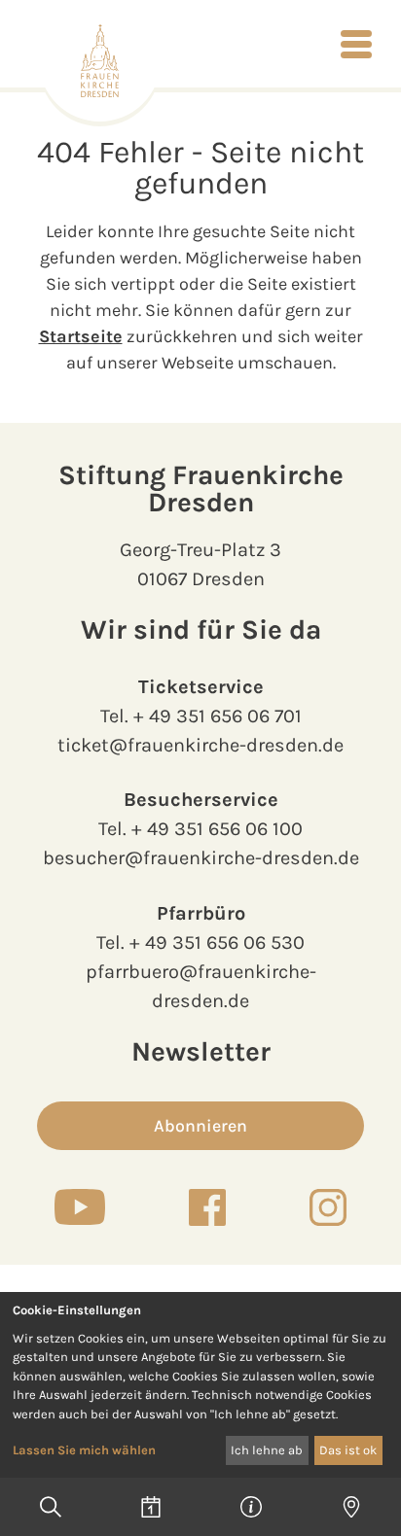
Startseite (81, 336)
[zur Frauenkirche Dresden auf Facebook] (207, 1207)
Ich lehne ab (267, 1450)
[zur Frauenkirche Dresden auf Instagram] (328, 1207)
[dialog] (200, 1385)
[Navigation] (356, 43)
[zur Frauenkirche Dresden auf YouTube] (80, 1206)
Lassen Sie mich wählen (84, 1450)
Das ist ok (348, 1450)
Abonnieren (200, 1125)
